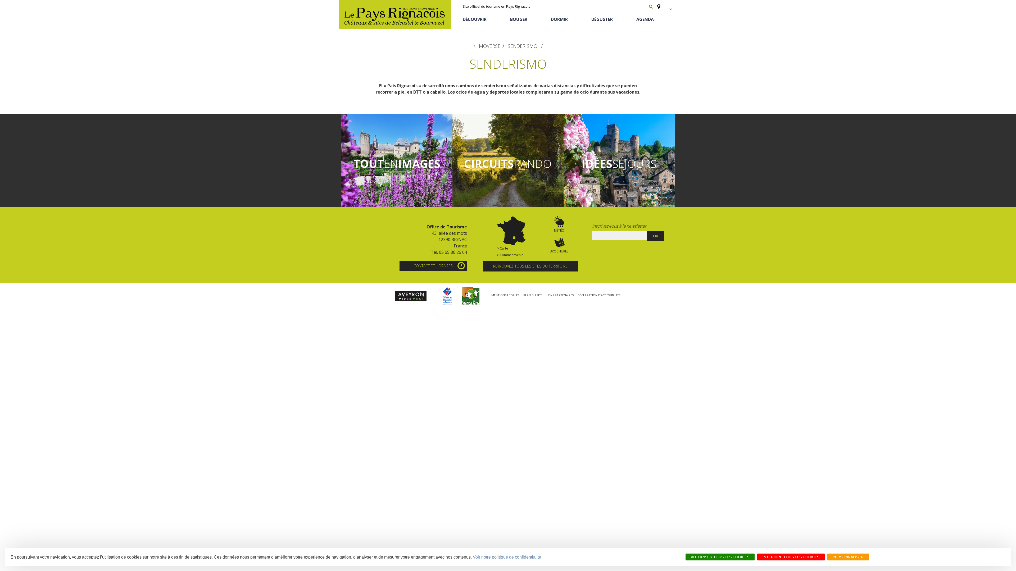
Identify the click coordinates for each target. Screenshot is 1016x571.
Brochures (559, 251)
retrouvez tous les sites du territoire (530, 266)
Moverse (489, 46)
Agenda (645, 19)
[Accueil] (395, 14)
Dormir (559, 19)
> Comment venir (510, 255)
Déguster (602, 19)
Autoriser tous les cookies (720, 557)
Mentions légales (505, 295)
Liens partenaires (560, 295)
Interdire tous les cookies (791, 557)
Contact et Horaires (433, 265)
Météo (559, 230)
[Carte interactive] (657, 4)
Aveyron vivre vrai (411, 296)
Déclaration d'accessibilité (599, 295)
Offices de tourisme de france (447, 296)
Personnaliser (848, 557)
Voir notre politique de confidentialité (507, 557)
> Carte (502, 248)
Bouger (518, 19)
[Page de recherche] (651, 6)
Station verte (471, 296)
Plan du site (532, 295)
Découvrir (475, 19)
